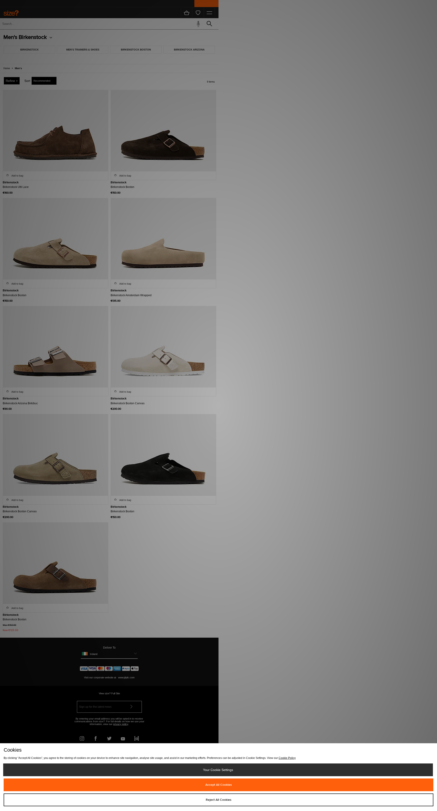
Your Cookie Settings (218, 770)
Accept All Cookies (218, 785)
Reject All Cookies (218, 800)
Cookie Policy (287, 758)
